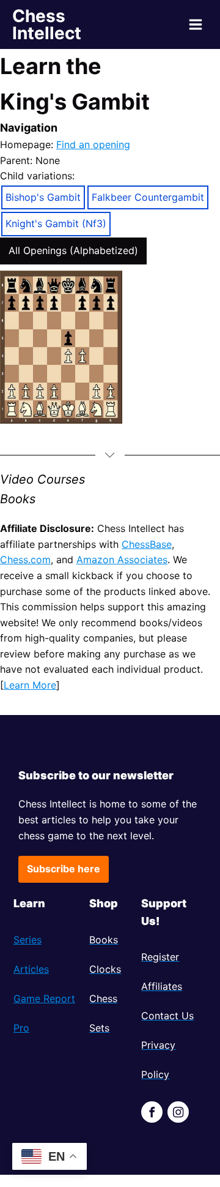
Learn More (30, 685)
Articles (31, 969)
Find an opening (93, 144)
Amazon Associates (121, 559)
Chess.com (25, 559)
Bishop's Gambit (43, 197)
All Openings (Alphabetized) (73, 250)
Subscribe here (63, 869)
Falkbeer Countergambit (148, 197)
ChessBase (147, 544)
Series (27, 940)
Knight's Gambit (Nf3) (56, 223)
